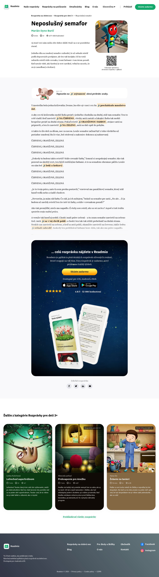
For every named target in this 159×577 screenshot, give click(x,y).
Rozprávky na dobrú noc (79, 544)
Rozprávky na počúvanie (54, 7)
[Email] (89, 386)
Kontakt (125, 550)
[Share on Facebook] (69, 386)
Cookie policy (89, 572)
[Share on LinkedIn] (82, 386)
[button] (109, 7)
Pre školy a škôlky (106, 544)
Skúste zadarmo (145, 7)
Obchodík (125, 544)
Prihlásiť (128, 7)
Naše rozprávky (31, 7)
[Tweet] (76, 386)
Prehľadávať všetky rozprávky (79, 516)
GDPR (99, 572)
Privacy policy (76, 572)
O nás (95, 7)
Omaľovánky (75, 7)
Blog (87, 7)
